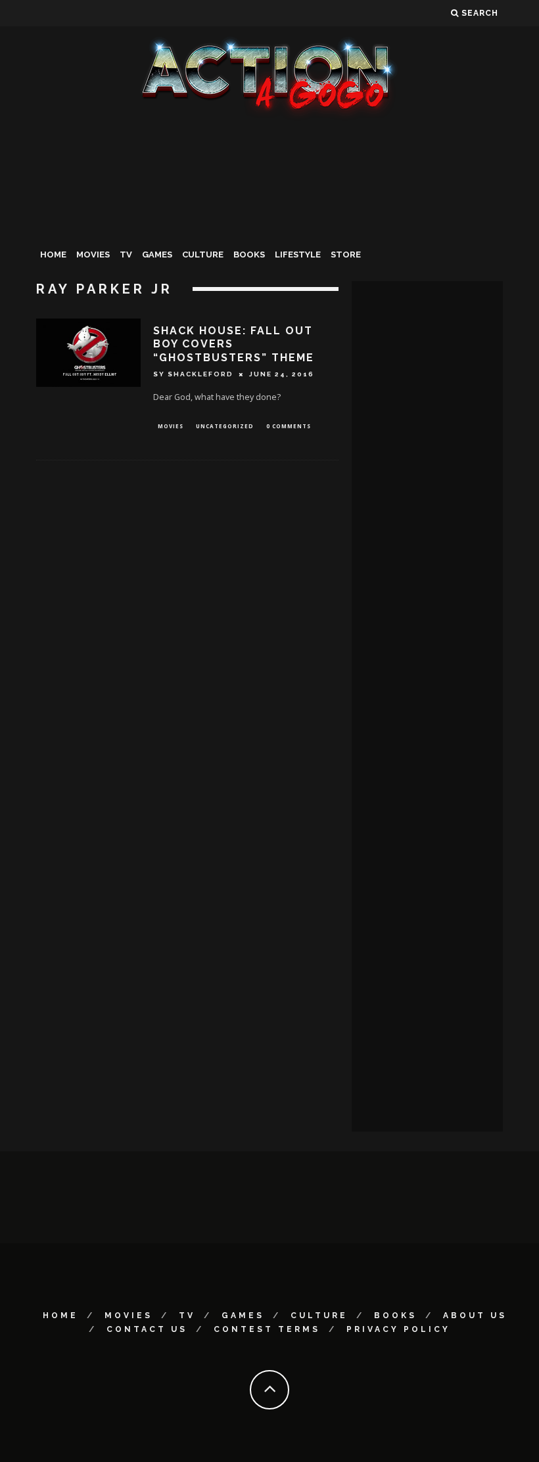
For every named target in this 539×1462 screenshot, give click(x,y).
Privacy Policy (398, 1329)
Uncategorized (225, 426)
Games (157, 254)
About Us (475, 1315)
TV (126, 254)
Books (249, 254)
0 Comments (288, 426)
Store (346, 254)
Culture (202, 254)
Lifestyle (298, 254)
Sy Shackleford (193, 374)
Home (53, 254)
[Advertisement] (269, 219)
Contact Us (146, 1329)
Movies (93, 254)
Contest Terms (267, 1329)
